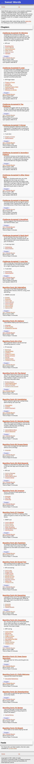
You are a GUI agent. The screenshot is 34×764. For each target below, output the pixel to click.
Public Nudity (9, 327)
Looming (7, 84)
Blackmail (8, 350)
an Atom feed (13, 748)
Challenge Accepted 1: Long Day (15, 261)
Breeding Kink (9, 46)
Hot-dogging (9, 637)
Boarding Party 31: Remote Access (16, 421)
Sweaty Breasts (9, 607)
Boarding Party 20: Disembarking (16, 692)
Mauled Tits (8, 85)
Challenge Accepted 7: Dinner (14, 125)
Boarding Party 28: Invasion (13, 491)
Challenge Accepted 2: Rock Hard (15, 235)
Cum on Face (9, 306)
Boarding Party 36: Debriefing (14, 287)
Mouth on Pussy (10, 356)
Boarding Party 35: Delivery (13, 321)
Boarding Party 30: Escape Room (15, 444)
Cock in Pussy (9, 303)
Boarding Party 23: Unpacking (14, 620)
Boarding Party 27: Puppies (13, 512)
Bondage (8, 605)
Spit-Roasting (9, 530)
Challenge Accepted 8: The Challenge (13, 105)
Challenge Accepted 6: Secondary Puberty (16, 154)
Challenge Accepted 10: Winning (15, 33)
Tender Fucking (9, 642)
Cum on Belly (9, 305)
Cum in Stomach (10, 49)
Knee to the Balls (10, 385)
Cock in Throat (9, 525)
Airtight (7, 297)
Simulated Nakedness (11, 679)
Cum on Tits (8, 308)
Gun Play (7, 498)
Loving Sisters (9, 575)
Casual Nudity (9, 351)
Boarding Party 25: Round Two (14, 562)
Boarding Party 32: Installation (15, 399)
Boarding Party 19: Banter (13, 708)
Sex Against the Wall (11, 639)
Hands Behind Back (11, 383)
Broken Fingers (9, 382)
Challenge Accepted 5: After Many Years (16, 176)
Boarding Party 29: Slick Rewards (15, 463)
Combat (7, 407)
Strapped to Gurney (11, 328)
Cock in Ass (8, 300)
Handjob (7, 53)
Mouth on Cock (9, 576)
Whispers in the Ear (11, 90)
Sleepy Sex (8, 581)
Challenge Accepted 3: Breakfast (15, 219)
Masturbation (9, 138)
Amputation (8, 405)
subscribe (28, 21)
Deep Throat (9, 50)
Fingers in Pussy (10, 82)
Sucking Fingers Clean (11, 87)
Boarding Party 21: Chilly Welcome (16, 674)
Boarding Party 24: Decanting (14, 595)
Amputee (8, 299)
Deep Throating (10, 527)
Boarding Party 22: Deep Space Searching (15, 657)
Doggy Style (8, 572)
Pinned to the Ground (11, 386)
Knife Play (8, 499)
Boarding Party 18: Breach (13, 728)
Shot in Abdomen (10, 431)
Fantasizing (8, 247)
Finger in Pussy (9, 636)
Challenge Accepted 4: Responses (16, 200)
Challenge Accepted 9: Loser (14, 68)
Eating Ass (8, 633)
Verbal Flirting (9, 715)
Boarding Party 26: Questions (14, 543)
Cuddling (8, 353)
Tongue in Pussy (10, 360)
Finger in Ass (9, 634)
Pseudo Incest (9, 578)
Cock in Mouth (9, 47)
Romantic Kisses (10, 579)
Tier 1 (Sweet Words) (9, 58)
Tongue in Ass (9, 359)
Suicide (7, 357)
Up (19, 7)
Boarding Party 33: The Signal (14, 373)
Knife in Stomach (10, 408)
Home (3, 7)
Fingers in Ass (9, 573)
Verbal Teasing (9, 88)
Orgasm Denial (9, 477)
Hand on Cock (9, 52)
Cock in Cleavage (10, 473)
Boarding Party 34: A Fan (12, 341)
